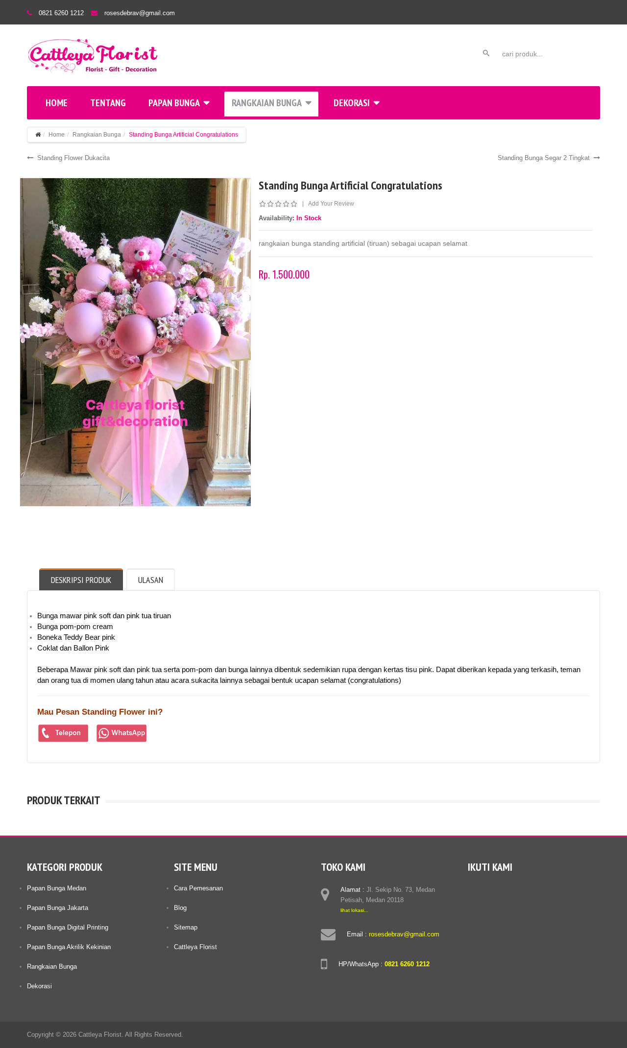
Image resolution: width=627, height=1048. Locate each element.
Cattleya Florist (195, 947)
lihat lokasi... (354, 910)
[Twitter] (495, 888)
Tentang (108, 102)
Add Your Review (331, 203)
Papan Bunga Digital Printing (67, 927)
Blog (180, 907)
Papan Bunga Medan (56, 888)
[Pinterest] (532, 888)
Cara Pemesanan (198, 888)
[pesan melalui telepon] (63, 733)
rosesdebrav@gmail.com (139, 13)
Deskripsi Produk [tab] (81, 579)
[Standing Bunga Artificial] (135, 342)
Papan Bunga (174, 102)
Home (57, 102)
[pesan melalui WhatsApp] (122, 733)
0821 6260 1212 (61, 13)
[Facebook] (476, 888)
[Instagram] (513, 888)
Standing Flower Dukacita (73, 158)
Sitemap (185, 927)
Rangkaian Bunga (267, 102)
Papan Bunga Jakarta (57, 907)
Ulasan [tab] (150, 579)
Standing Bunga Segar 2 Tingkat (544, 158)
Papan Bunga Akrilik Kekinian (69, 947)
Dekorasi (352, 102)
